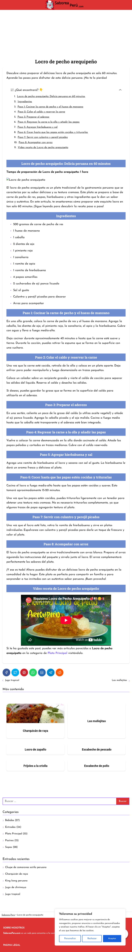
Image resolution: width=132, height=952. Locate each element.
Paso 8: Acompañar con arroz (35, 142)
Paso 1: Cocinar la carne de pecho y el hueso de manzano (50, 107)
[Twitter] (15, 672)
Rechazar (92, 938)
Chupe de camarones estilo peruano (26, 867)
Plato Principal (13, 833)
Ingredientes (25, 101)
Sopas (8, 847)
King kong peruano (16, 880)
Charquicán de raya (16, 874)
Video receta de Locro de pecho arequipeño (43, 147)
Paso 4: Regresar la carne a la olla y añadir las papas (49, 122)
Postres (9, 840)
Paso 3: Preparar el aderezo (33, 117)
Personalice (70, 938)
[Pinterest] (24, 672)
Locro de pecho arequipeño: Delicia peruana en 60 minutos (51, 96)
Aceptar (112, 938)
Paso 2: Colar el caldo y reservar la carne (41, 112)
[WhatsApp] (33, 672)
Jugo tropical (12, 680)
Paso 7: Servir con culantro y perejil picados (43, 137)
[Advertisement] (66, 34)
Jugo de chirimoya (15, 887)
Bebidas (9, 820)
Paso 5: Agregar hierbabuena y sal (37, 127)
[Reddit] (59, 672)
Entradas (10, 827)
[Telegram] (51, 672)
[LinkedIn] (42, 672)
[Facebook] (6, 672)
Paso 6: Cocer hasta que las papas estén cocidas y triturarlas (53, 132)
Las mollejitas (119, 680)
